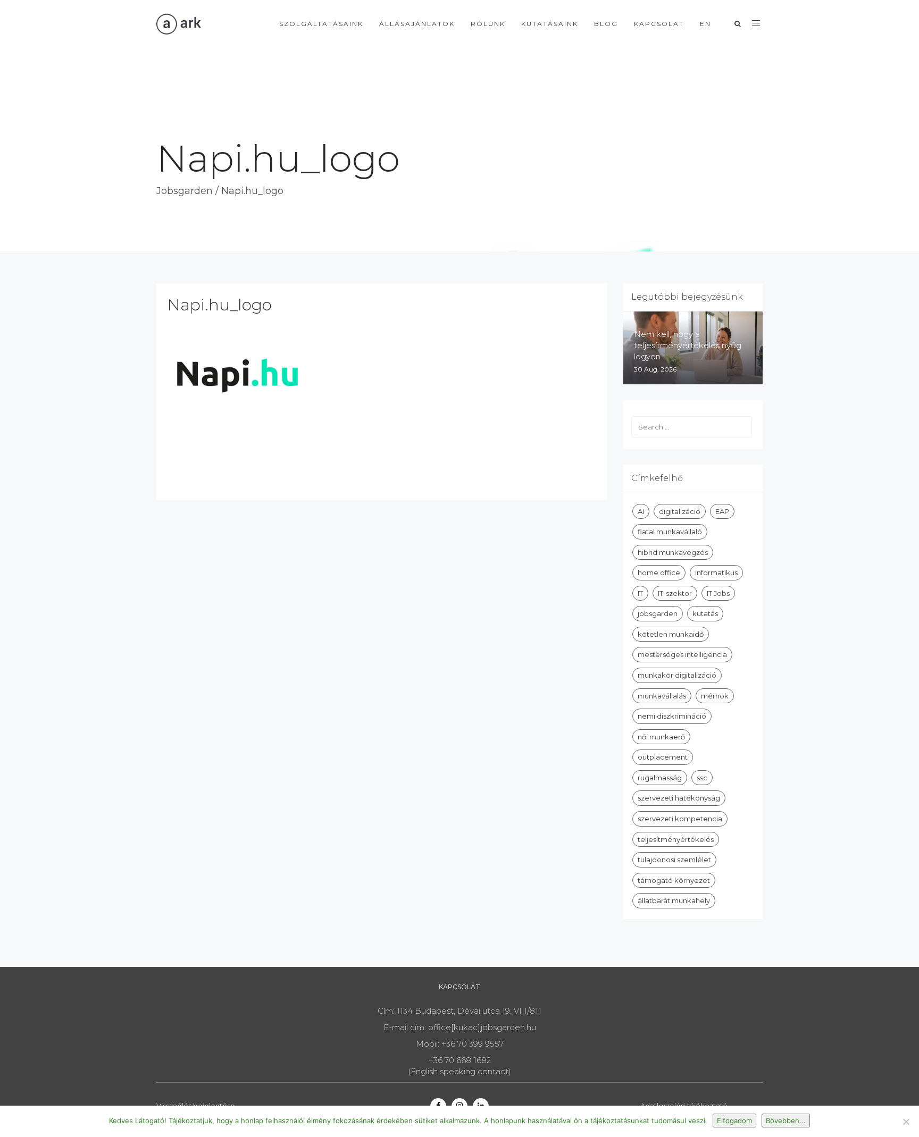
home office (659, 572)
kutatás (705, 613)
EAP (722, 511)
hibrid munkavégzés (673, 552)
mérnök (715, 696)
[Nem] (905, 1121)
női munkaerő (661, 736)
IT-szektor (675, 593)
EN (705, 24)
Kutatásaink (549, 24)
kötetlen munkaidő (671, 634)
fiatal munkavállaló (670, 531)
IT (640, 593)
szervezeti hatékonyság (679, 798)
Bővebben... (786, 1120)
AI (641, 511)
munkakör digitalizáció (677, 675)
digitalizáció (679, 511)
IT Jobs (718, 593)
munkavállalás (662, 696)
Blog (606, 24)
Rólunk (488, 24)
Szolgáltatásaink (321, 24)
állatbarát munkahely (674, 900)
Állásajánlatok (417, 24)
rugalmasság (660, 777)
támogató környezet (674, 880)
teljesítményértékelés (676, 839)
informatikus (716, 572)
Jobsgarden (184, 191)
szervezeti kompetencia (680, 818)
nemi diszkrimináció (672, 716)
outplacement (663, 757)
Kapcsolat (659, 24)
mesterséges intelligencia (682, 654)
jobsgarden (658, 613)
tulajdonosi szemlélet (674, 859)
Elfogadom (734, 1120)
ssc (702, 777)
